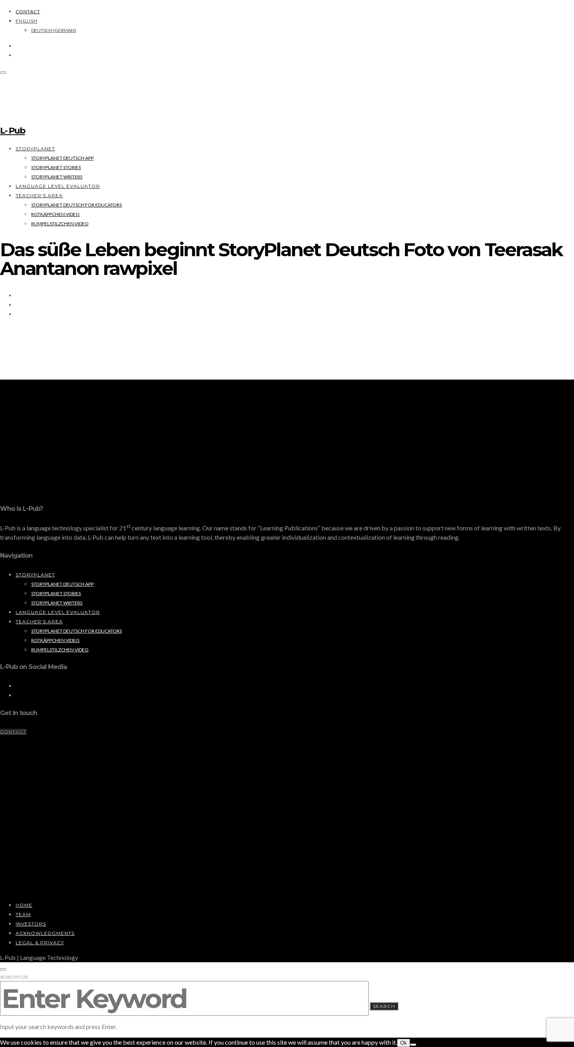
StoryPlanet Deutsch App (62, 158)
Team (23, 914)
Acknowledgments (45, 933)
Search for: (14, 977)
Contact (28, 11)
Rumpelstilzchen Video (60, 224)
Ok (403, 1043)
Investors (31, 924)
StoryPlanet (35, 149)
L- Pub (12, 130)
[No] (413, 1044)
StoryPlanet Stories (56, 167)
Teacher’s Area (39, 195)
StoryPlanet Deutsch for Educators (76, 205)
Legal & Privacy (40, 942)
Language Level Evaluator (58, 186)
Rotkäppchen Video (55, 214)
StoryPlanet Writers (56, 177)
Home (24, 905)
